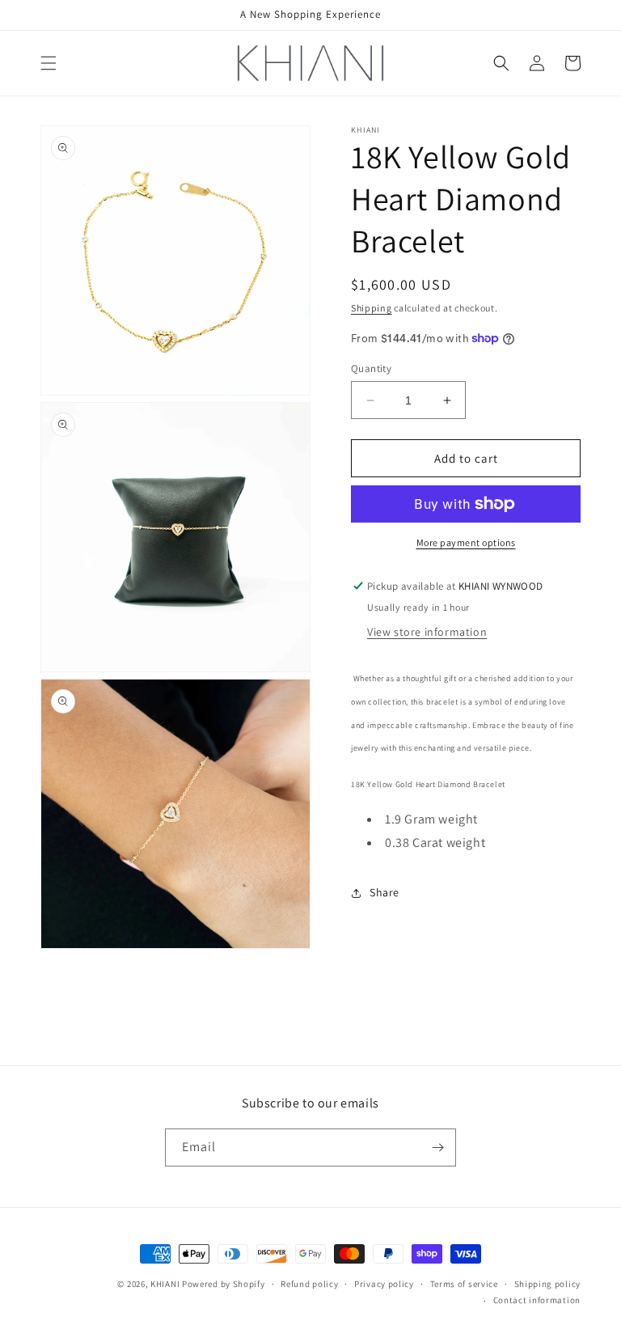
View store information (427, 632)
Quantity (371, 368)
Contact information (537, 1300)
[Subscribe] (437, 1147)
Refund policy (309, 1283)
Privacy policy (384, 1283)
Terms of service (464, 1283)
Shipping (371, 308)
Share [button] (384, 892)
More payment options (466, 542)
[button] (48, 63)
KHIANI (166, 1283)
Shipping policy (547, 1283)
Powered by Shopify (223, 1283)
